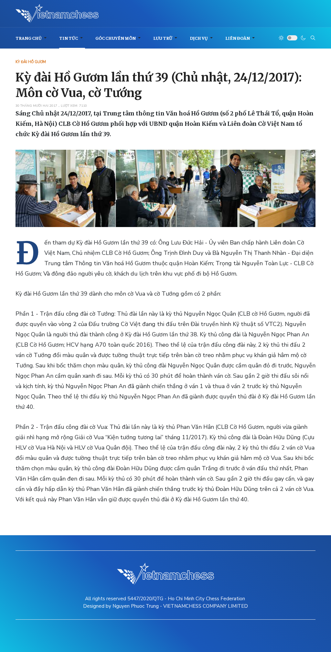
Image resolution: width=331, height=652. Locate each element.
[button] (32, 38)
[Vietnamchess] (57, 13)
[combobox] (312, 37)
